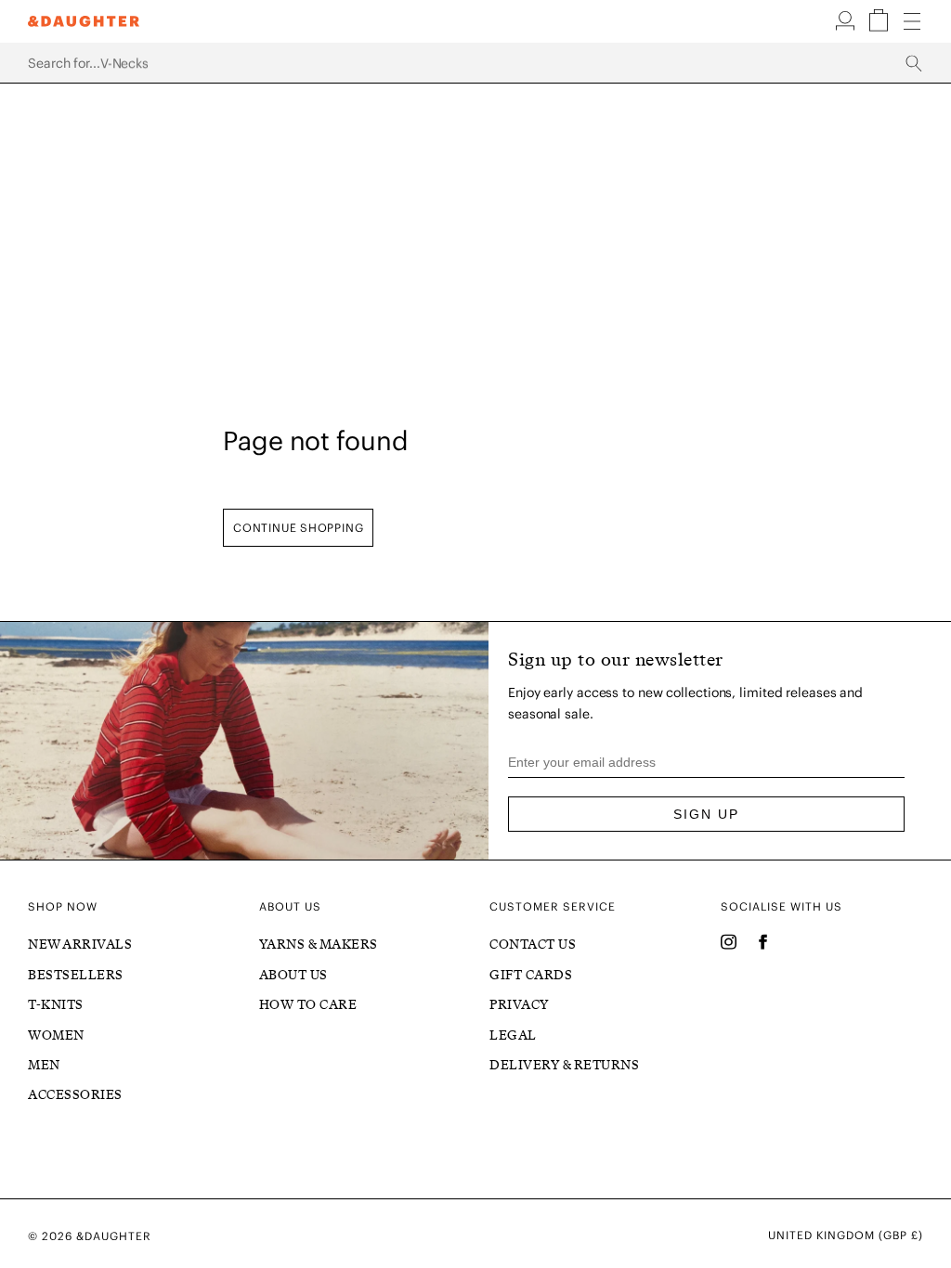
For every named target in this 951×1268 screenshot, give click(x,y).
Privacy (519, 1005)
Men (44, 1065)
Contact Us (532, 944)
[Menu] (912, 22)
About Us (293, 975)
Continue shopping (298, 528)
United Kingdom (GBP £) (845, 1235)
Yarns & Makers (318, 944)
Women (56, 1035)
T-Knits (56, 1005)
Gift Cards (530, 975)
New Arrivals (80, 944)
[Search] (475, 63)
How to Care (308, 1005)
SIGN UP (706, 814)
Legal (513, 1035)
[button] (847, 27)
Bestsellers (76, 975)
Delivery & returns (564, 1065)
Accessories (75, 1095)
